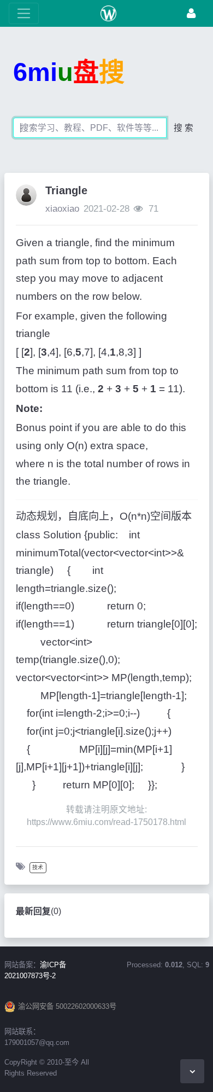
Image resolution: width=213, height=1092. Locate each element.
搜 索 (183, 127)
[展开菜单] (24, 13)
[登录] (191, 13)
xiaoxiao (62, 209)
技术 (37, 867)
